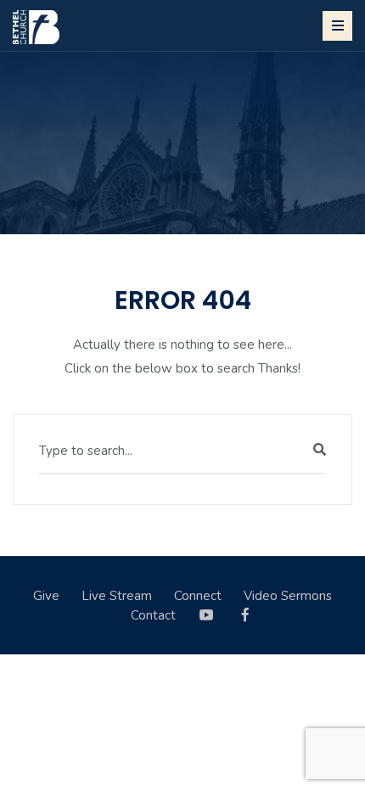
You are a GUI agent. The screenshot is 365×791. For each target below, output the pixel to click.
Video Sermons (288, 595)
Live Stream (116, 595)
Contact (153, 615)
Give (46, 595)
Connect (198, 595)
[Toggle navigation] (337, 26)
